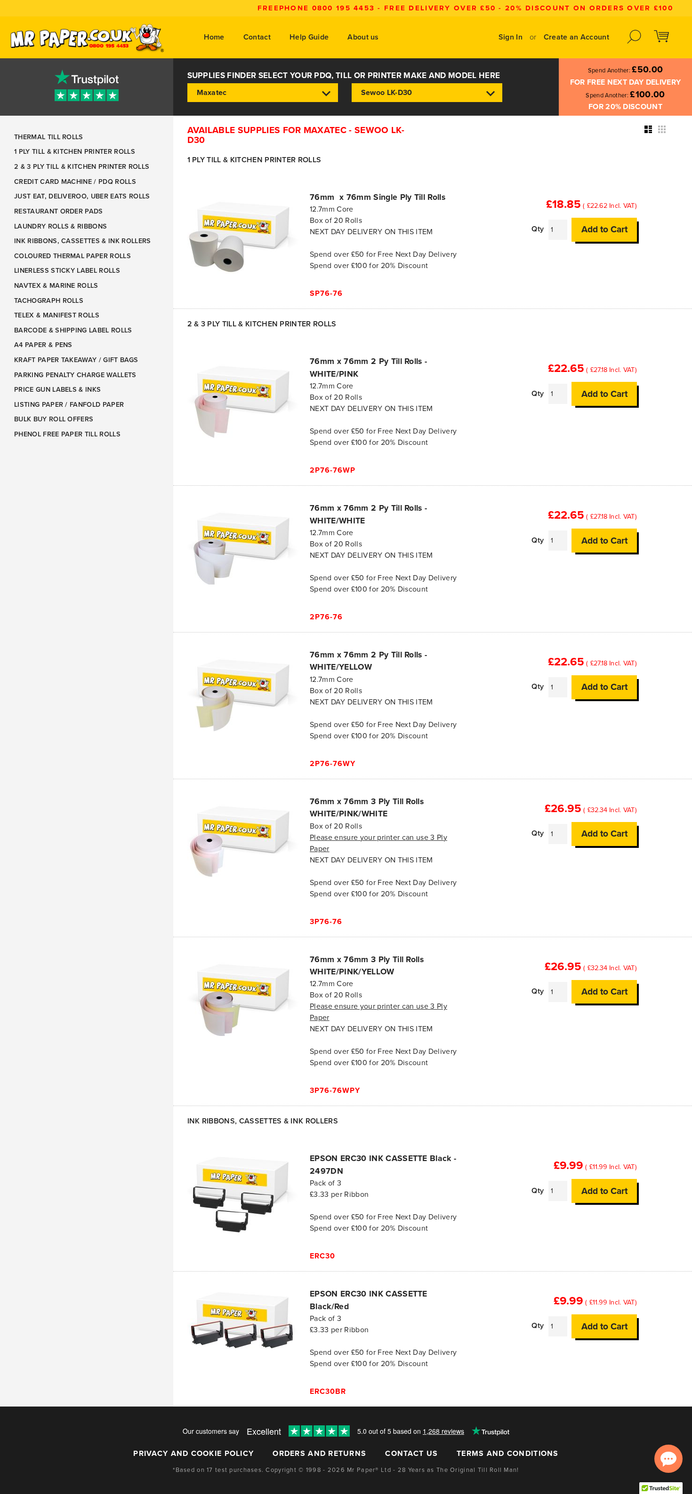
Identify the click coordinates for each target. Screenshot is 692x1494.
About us (363, 37)
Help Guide (309, 37)
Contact (257, 37)
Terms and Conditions (508, 1453)
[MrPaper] (86, 37)
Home (214, 37)
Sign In (511, 37)
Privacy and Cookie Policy (193, 1453)
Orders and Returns (319, 1453)
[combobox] (262, 92)
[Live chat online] (668, 1459)
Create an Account (576, 37)
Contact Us (411, 1453)
